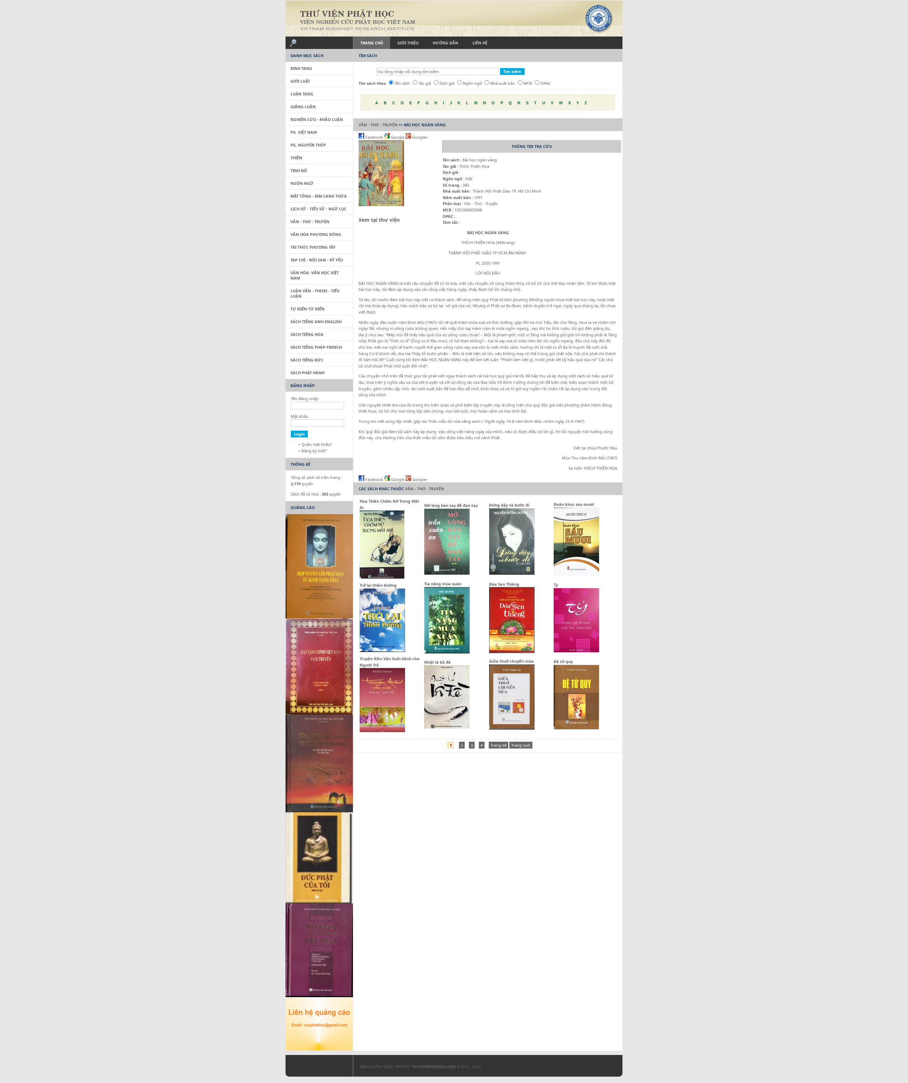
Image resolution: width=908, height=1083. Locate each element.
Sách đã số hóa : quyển (316, 494)
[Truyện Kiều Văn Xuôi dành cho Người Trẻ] (382, 730)
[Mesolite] (315, 1067)
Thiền (296, 157)
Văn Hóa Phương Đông (315, 234)
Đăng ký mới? (314, 450)
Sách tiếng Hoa (306, 334)
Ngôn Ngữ (302, 183)
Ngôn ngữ (472, 83)
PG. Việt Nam (303, 132)
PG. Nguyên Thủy (308, 145)
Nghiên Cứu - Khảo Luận (316, 119)
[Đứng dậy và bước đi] (512, 573)
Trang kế (498, 745)
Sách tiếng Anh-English (316, 321)
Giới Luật (300, 81)
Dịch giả (446, 83)
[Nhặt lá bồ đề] (447, 727)
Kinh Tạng (301, 68)
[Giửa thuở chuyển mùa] (512, 728)
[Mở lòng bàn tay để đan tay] (447, 573)
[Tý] (576, 650)
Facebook (374, 137)
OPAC (546, 83)
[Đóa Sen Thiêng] (512, 651)
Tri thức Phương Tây (313, 247)
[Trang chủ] (454, 18)
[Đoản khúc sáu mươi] (576, 573)
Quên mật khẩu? (316, 444)
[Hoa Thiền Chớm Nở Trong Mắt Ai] (382, 577)
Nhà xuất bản (502, 83)
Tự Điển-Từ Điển (307, 308)
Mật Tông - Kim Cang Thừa (318, 196)
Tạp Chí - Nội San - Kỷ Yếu (316, 260)
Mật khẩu (299, 416)
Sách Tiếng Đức (306, 360)
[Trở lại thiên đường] (382, 650)
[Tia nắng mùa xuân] (447, 651)
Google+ (419, 137)
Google (397, 137)
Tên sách (402, 83)
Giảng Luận (303, 106)
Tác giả (425, 83)
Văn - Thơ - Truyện (378, 124)
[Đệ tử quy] (576, 727)
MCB (528, 83)
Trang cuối (521, 745)
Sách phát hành (307, 372)
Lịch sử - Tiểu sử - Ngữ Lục (318, 208)
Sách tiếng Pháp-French (316, 347)
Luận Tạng (301, 93)
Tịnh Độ (298, 170)
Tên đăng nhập (305, 398)
